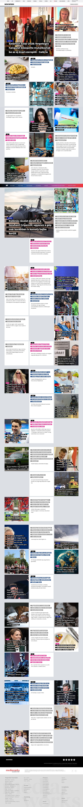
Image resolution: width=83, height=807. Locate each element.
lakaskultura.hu (46, 782)
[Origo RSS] (74, 760)
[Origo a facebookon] (64, 760)
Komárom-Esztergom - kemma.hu (12, 796)
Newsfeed (29, 1)
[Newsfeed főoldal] (9, 760)
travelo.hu (45, 790)
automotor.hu (45, 781)
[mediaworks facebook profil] (72, 771)
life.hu (63, 780)
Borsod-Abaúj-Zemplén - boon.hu (12, 784)
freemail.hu (64, 789)
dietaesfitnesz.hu (46, 792)
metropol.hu (64, 779)
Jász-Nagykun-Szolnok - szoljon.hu (12, 795)
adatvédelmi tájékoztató (48, 763)
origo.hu (25, 792)
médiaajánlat (75, 763)
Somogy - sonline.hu (9, 799)
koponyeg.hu (64, 790)
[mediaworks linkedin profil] (75, 771)
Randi (56, 1)
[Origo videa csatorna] (71, 760)
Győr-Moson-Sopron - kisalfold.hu (12, 790)
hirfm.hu (63, 802)
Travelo (40, 1)
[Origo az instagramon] (69, 760)
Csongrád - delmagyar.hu (10, 786)
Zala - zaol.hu (27, 780)
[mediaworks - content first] (13, 770)
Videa (24, 1)
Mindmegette (17, 1)
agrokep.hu (26, 800)
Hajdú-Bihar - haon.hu (9, 792)
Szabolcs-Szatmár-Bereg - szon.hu (12, 801)
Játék (68, 1)
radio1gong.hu (65, 800)
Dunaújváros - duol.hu (9, 787)
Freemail (35, 1)
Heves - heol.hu (8, 793)
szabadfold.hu (27, 789)
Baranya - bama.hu (9, 781)
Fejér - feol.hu (8, 789)
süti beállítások (64, 763)
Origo (8, 1)
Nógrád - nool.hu (8, 798)
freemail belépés (74, 4)
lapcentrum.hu (65, 793)
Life (12, 1)
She (50, 1)
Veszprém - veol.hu (28, 779)
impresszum (70, 763)
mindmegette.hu (46, 789)
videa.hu (63, 792)
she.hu (63, 782)
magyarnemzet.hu (27, 787)
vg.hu (25, 798)
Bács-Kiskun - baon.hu (9, 779)
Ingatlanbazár (62, 1)
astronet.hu (45, 779)
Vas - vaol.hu (26, 777)
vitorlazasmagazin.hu (47, 793)
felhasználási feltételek (57, 763)
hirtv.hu (25, 790)
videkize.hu (45, 795)
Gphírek (46, 1)
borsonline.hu (45, 803)
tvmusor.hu (45, 796)
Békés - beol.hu (8, 782)
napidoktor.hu (45, 787)
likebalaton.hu (46, 786)
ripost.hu (63, 777)
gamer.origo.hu (46, 784)
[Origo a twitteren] (66, 760)
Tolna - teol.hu (8, 803)
